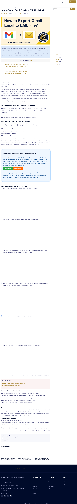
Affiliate (34, 491)
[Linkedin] (5, 496)
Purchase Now (17, 168)
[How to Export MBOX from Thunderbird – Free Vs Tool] (25, 452)
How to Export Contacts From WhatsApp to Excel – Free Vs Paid (8, 460)
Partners (35, 488)
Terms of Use (51, 481)
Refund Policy (51, 484)
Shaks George (4, 13)
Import (57, 61)
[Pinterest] (11, 496)
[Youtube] (8, 496)
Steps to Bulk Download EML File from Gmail (16, 71)
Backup (57, 54)
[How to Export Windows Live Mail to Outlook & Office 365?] (42, 452)
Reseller (35, 493)
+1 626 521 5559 (7, 482)
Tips (57, 64)
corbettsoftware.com (38, 503)
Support (66, 2)
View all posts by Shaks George (16, 440)
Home (5, 2)
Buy (20, 2)
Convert (58, 56)
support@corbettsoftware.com (10, 485)
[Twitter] (2, 496)
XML (49, 488)
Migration (58, 62)
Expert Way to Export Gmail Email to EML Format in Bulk (18, 69)
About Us (10, 2)
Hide (30, 60)
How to (57, 59)
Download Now (7, 168)
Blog (62, 2)
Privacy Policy (51, 486)
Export (20, 13)
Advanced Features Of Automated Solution (15, 73)
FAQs (58, 2)
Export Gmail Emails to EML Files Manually (15, 66)
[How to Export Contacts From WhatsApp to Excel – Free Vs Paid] (8, 452)
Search (72, 8)
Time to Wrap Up (9, 76)
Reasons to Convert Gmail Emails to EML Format (17, 64)
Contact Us (35, 484)
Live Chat (73, 2)
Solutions (16, 2)
